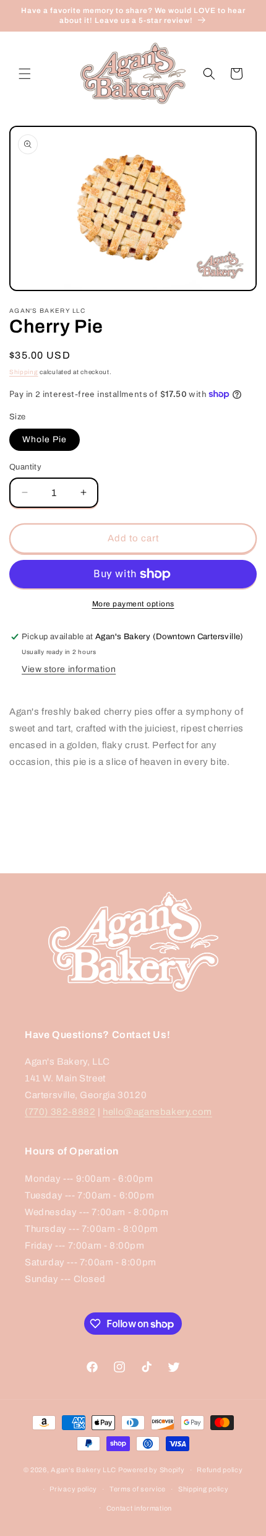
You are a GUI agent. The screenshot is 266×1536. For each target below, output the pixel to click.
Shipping (23, 372)
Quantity (25, 467)
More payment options (133, 604)
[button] (24, 73)
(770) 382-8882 (60, 1112)
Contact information (139, 1508)
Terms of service (137, 1489)
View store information (69, 669)
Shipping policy (203, 1489)
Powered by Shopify (151, 1469)
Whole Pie (44, 439)
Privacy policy (73, 1489)
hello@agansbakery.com (157, 1112)
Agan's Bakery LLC (83, 1469)
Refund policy (219, 1469)
